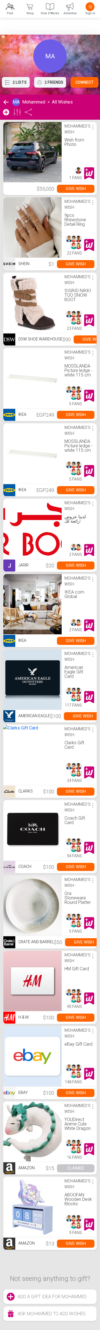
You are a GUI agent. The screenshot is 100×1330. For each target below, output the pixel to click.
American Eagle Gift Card (73, 672)
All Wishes (62, 102)
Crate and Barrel (36, 942)
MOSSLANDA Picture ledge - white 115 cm (78, 370)
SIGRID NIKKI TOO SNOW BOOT (77, 295)
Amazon (26, 1168)
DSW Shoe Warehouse (40, 339)
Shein (23, 263)
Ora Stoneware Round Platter (77, 898)
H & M (23, 1017)
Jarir (18, 565)
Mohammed (33, 102)
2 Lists (19, 82)
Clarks (25, 791)
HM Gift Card (76, 968)
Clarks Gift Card (74, 745)
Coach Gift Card (74, 820)
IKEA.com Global (74, 594)
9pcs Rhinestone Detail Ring (75, 220)
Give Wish (76, 188)
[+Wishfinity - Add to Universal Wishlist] (89, 173)
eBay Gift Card (78, 1044)
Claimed (75, 1168)
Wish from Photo (74, 142)
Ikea (22, 414)
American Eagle (34, 716)
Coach (24, 866)
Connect (84, 82)
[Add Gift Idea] (6, 112)
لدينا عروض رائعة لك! (75, 519)
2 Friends (53, 82)
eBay (23, 1092)
